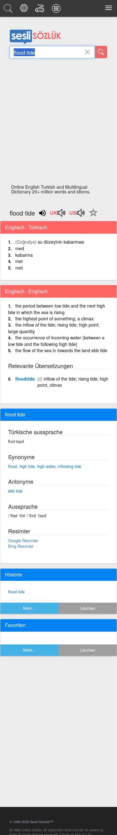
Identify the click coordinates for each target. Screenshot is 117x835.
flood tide (16, 592)
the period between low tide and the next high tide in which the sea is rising (56, 309)
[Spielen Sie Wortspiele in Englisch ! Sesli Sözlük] (40, 10)
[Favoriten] (91, 216)
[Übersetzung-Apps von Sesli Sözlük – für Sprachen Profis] (57, 10)
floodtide (25, 379)
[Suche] (101, 52)
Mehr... (29, 608)
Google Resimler (23, 540)
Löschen (87, 608)
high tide (27, 466)
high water (46, 466)
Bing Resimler (20, 546)
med (19, 248)
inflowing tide (69, 466)
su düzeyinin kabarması (61, 242)
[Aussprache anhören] (58, 215)
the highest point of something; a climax (54, 318)
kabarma (24, 255)
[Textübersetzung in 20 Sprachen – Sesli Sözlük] (24, 10)
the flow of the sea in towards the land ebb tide (61, 350)
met (19, 261)
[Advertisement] (58, 123)
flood (12, 466)
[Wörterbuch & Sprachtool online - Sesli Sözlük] (9, 10)
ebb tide (15, 491)
